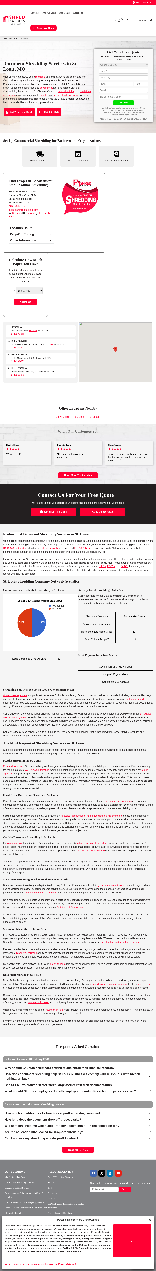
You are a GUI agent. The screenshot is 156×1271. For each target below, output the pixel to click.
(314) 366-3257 (18, 375)
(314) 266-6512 (17, 206)
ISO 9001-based (83, 548)
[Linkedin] (110, 1173)
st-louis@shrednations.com (23, 210)
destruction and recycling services (120, 942)
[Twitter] (101, 1173)
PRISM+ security (49, 548)
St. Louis (79, 417)
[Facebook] (93, 1173)
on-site (43, 95)
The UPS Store (19, 341)
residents (40, 77)
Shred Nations (9, 38)
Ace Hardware (19, 354)
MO (17, 38)
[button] (149, 1219)
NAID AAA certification (15, 548)
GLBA (124, 566)
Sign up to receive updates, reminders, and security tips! (120, 1183)
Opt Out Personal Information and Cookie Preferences (31, 1264)
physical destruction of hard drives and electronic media (92, 815)
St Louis (33, 330)
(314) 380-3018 (18, 347)
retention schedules (137, 699)
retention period (54, 1009)
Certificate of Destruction (91, 850)
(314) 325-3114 (18, 334)
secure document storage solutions (108, 984)
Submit (123, 102)
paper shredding (66, 91)
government (46, 87)
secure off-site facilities (65, 95)
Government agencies (15, 695)
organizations (14, 843)
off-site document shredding (92, 843)
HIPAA (102, 566)
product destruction (26, 953)
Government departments (118, 801)
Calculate (25, 302)
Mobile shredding (12, 766)
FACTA (111, 566)
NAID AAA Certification (36, 770)
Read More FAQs (78, 1150)
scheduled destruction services (40, 892)
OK (132, 1240)
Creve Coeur (62, 417)
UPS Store (17, 327)
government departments (111, 885)
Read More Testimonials (78, 475)
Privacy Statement (67, 1264)
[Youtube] (118, 1173)
